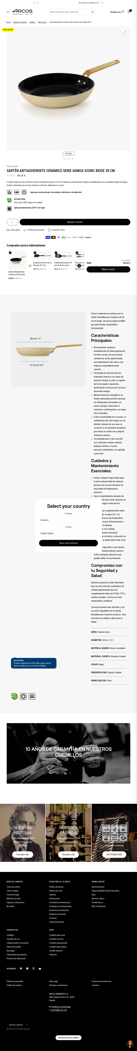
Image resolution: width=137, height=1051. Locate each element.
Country (68, 527)
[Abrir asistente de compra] (130, 1044)
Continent (68, 514)
